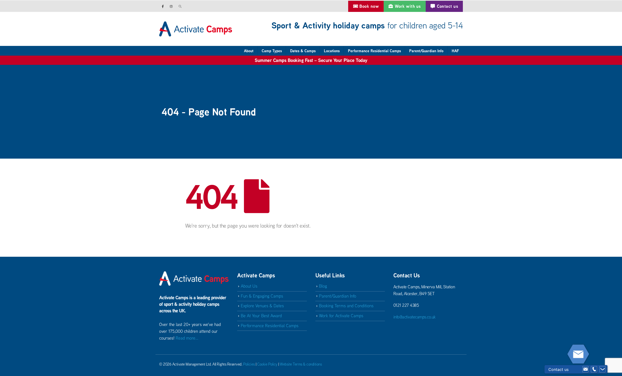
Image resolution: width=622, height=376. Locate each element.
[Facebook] (162, 6)
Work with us (408, 6)
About (248, 50)
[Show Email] (585, 369)
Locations (332, 50)
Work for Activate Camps (341, 315)
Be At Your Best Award (261, 315)
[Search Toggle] (180, 6)
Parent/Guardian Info (426, 50)
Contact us (447, 6)
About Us (249, 286)
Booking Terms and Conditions (346, 305)
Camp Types (272, 50)
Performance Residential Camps (374, 50)
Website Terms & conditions (301, 364)
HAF (455, 50)
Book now (369, 6)
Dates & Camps (303, 50)
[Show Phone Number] (594, 369)
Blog (323, 286)
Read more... (187, 338)
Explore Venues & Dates (262, 305)
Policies (249, 364)
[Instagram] (171, 6)
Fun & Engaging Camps (262, 296)
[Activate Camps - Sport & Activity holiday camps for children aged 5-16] (195, 28)
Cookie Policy (267, 364)
